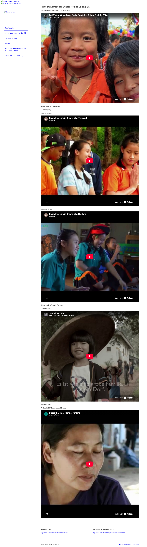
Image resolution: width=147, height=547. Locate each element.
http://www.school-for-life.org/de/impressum (54, 533)
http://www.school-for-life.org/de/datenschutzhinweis (109, 533)
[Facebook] (8, 63)
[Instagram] (24, 63)
